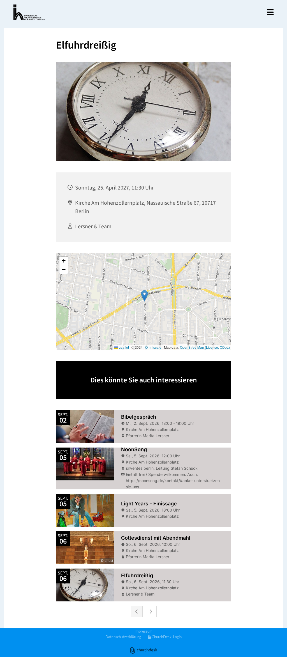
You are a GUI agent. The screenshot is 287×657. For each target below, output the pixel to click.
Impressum (143, 631)
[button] (211, 12)
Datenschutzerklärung (123, 637)
